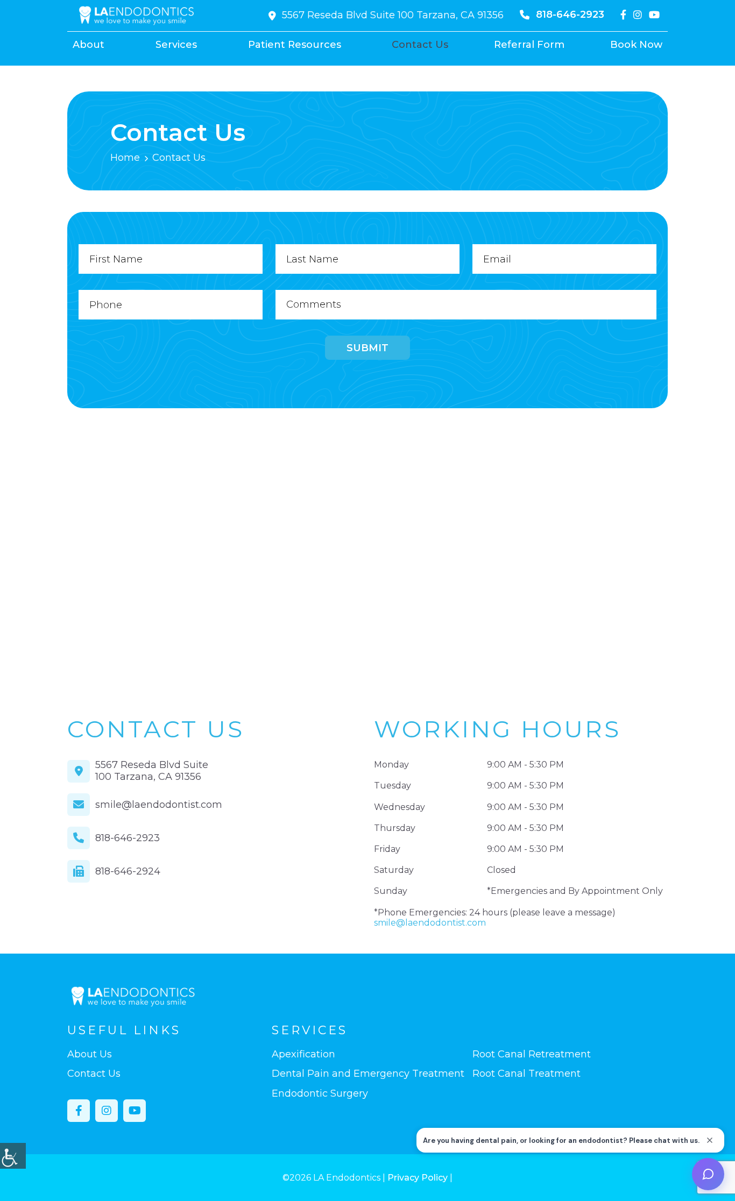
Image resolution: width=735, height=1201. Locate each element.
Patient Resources (294, 45)
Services (176, 45)
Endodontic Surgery (320, 1093)
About (88, 45)
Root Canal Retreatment (531, 1054)
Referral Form (529, 45)
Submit (367, 348)
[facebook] (623, 15)
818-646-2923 (570, 14)
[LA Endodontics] (136, 15)
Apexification (303, 1054)
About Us (89, 1054)
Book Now (636, 45)
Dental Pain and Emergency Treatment (368, 1073)
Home (125, 158)
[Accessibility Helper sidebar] (13, 1156)
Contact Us (420, 45)
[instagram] (637, 15)
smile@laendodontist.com (158, 805)
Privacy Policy (417, 1177)
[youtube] (654, 15)
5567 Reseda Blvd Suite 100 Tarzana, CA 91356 (393, 15)
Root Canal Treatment (526, 1073)
